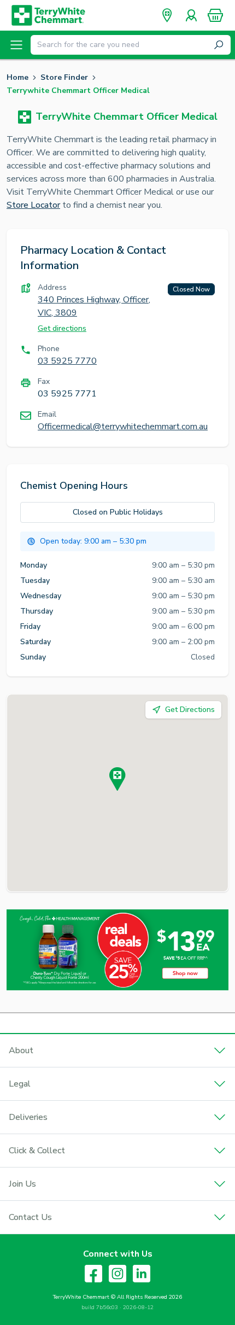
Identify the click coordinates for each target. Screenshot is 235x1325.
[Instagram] (117, 1274)
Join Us (22, 1184)
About (21, 1050)
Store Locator (33, 205)
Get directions (62, 328)
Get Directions (190, 709)
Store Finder (64, 77)
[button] (215, 15)
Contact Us (30, 1217)
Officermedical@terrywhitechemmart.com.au (123, 427)
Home (17, 77)
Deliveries (28, 1117)
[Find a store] (167, 15)
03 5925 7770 (67, 361)
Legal (20, 1084)
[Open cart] (215, 15)
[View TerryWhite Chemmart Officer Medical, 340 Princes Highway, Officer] (117, 779)
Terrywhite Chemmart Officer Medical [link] (78, 90)
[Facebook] (93, 1274)
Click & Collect (37, 1151)
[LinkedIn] (141, 1274)
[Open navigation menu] (16, 45)
